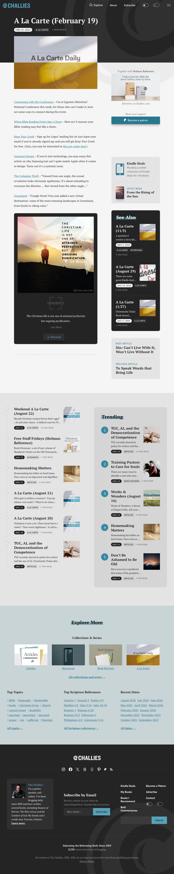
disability (35, 710)
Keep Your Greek (24, 136)
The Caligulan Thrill (26, 176)
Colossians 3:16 (93, 720)
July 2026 (143, 700)
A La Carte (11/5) (125, 228)
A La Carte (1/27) (125, 304)
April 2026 (140, 705)
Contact (150, 798)
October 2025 (129, 720)
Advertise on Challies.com (136, 103)
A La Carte (42, 29)
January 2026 (148, 710)
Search (159, 820)
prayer (13, 720)
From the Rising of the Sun (140, 194)
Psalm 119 (97, 700)
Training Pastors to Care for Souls (125, 464)
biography (25, 700)
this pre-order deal (74, 146)
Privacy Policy (87, 861)
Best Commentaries (129, 808)
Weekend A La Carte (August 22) (31, 411)
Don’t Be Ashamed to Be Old (124, 559)
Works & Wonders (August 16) (126, 496)
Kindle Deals (138, 169)
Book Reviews (105, 668)
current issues (17, 710)
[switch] (146, 5)
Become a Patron (156, 786)
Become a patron (138, 120)
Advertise (151, 792)
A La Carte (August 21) (33, 493)
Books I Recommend (128, 799)
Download (55, 337)
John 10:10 (100, 705)
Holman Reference (143, 71)
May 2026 (126, 705)
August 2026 (128, 700)
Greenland (20, 196)
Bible (12, 700)
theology (47, 720)
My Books (126, 792)
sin (22, 720)
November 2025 (151, 715)
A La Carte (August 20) (33, 518)
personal (44, 715)
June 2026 (157, 700)
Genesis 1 (70, 700)
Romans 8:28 (86, 710)
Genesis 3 (83, 700)
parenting (29, 715)
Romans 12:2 (72, 715)
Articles (31, 668)
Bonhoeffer (41, 700)
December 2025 (130, 715)
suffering (33, 720)
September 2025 (149, 720)
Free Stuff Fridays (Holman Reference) (37, 440)
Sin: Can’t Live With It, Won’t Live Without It (135, 349)
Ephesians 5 (89, 715)
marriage (14, 715)
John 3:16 (86, 705)
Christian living (29, 705)
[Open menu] (168, 5)
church (46, 705)
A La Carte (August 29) (126, 268)
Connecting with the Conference (34, 102)
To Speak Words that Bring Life (134, 370)
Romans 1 (70, 710)
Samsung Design (24, 156)
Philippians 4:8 (73, 720)
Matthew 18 (71, 705)
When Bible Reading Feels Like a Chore (38, 121)
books (12, 705)
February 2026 (129, 710)
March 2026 (156, 705)
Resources (68, 668)
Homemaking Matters (32, 468)
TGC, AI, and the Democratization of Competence (31, 547)
